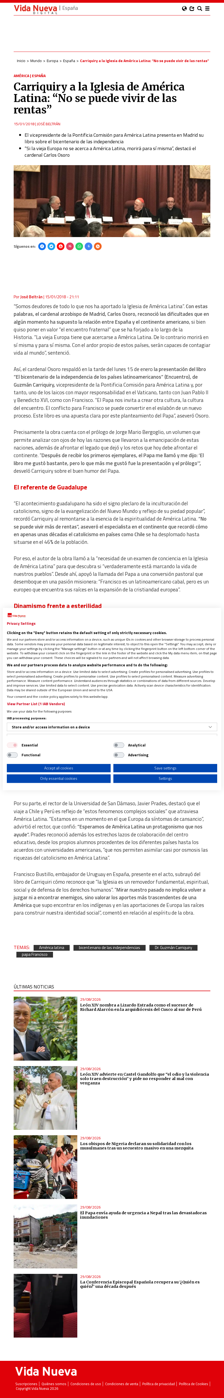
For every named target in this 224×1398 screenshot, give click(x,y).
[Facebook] (42, 246)
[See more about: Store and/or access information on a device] (210, 727)
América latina (51, 948)
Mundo (36, 60)
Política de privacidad (158, 1384)
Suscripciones (26, 1384)
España (69, 60)
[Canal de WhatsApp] (79, 246)
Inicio (21, 60)
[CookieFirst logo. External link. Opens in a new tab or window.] (16, 615)
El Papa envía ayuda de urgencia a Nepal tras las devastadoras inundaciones (143, 1215)
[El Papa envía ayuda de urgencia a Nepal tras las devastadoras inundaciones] (45, 1236)
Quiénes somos (54, 1384)
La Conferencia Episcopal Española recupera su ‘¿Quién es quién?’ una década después (140, 1284)
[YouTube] (60, 246)
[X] (51, 246)
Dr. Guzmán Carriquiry (173, 948)
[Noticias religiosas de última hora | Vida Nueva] (35, 9)
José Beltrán (48, 124)
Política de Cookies (193, 1384)
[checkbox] (12, 745)
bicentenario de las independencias (109, 948)
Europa (52, 60)
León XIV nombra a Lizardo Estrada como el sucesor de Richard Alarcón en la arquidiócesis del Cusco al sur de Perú (141, 1007)
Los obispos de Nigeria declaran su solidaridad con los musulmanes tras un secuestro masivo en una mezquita (136, 1146)
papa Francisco (35, 955)
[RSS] (98, 246)
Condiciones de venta (121, 1384)
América (21, 75)
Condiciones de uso (85, 1384)
